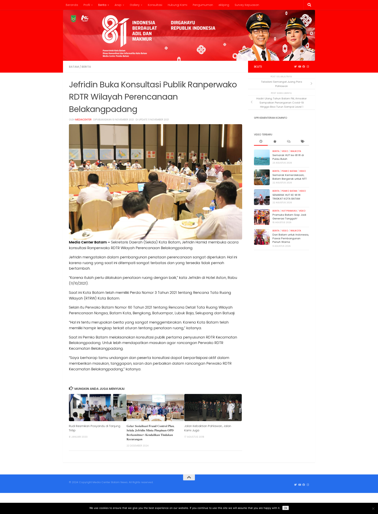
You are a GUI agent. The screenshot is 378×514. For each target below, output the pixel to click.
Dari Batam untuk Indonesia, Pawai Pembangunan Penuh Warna (290, 238)
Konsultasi (155, 5)
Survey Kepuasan (247, 5)
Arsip (118, 5)
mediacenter (83, 119)
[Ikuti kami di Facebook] (303, 66)
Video (285, 151)
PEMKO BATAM (289, 171)
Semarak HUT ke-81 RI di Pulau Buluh (288, 157)
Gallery (135, 5)
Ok (285, 507)
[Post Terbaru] (261, 142)
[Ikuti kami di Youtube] (299, 66)
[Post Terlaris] (275, 142)
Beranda (72, 5)
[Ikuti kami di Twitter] (295, 66)
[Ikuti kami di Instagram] (308, 66)
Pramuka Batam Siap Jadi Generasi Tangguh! (289, 216)
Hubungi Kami (177, 5)
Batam (74, 67)
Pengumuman (203, 5)
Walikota (295, 151)
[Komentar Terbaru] (288, 142)
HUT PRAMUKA (289, 210)
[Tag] (302, 142)
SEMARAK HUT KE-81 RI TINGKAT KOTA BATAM (286, 196)
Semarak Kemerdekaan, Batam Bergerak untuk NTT (289, 176)
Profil (86, 5)
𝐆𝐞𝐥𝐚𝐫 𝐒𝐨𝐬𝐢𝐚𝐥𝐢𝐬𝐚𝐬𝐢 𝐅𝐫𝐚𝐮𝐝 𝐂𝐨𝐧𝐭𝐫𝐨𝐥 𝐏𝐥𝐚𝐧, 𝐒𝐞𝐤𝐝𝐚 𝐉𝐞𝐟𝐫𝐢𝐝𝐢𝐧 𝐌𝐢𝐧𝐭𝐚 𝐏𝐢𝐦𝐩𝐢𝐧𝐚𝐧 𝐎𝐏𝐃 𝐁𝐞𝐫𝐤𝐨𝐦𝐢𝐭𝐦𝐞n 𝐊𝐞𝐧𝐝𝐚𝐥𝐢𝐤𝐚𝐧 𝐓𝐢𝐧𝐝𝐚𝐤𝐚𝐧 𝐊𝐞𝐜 (150, 432)
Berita (102, 5)
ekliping (224, 5)
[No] (373, 508)
